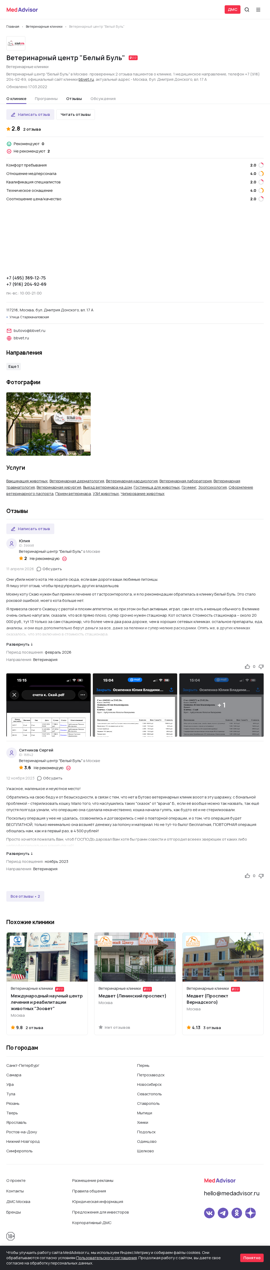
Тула (10, 1093)
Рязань (13, 1103)
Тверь (12, 1112)
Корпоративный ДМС (92, 1222)
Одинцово (147, 1141)
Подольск (146, 1131)
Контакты (15, 1190)
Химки (142, 1122)
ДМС (232, 9)
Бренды (13, 1212)
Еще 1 (13, 366)
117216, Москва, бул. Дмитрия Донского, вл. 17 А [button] (49, 309)
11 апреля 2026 (20, 568)
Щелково (145, 1150)
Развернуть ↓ (19, 644)
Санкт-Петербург (23, 1065)
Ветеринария (45, 659)
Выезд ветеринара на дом (107, 487)
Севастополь (149, 1093)
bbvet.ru (86, 79)
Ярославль (16, 1122)
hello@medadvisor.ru (231, 1193)
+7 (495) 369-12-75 (26, 278)
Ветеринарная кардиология (132, 480)
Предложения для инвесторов (100, 1212)
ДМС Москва (18, 1201)
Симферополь (19, 1150)
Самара (13, 1074)
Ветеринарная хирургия (59, 487)
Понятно (252, 1257)
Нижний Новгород (23, 1141)
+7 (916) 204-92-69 (26, 284)
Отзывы (74, 98)
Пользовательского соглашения (106, 1257)
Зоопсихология (212, 487)
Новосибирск (149, 1084)
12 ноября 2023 (20, 778)
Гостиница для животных (157, 487)
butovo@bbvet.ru (29, 330)
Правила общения (89, 1190)
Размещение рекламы (92, 1180)
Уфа (10, 1084)
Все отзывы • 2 (25, 896)
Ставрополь (148, 1103)
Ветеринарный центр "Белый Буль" (51, 551)
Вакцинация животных (27, 480)
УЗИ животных (106, 493)
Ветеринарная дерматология (77, 480)
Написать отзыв (34, 114)
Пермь (143, 1065)
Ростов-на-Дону (21, 1131)
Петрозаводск (151, 1074)
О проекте (16, 1180)
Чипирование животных (143, 493)
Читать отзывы (76, 114)
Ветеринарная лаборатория (186, 480)
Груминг (189, 487)
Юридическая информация (97, 1201)
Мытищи (144, 1112)
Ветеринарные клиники (27, 66)
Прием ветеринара (73, 493)
